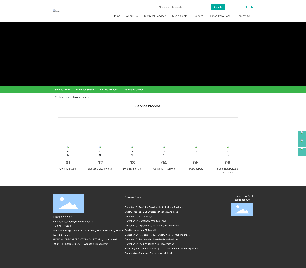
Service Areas (62, 89)
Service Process (109, 89)
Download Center (133, 89)
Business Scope (85, 89)
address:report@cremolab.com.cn (76, 221)
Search (218, 7)
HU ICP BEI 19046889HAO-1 (68, 243)
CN (245, 7)
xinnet (105, 243)
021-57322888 (64, 217)
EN (251, 7)
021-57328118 (64, 226)
